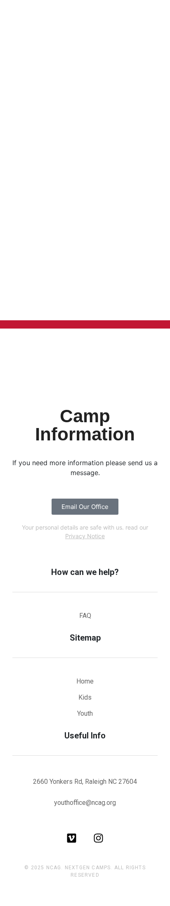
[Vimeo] (71, 838)
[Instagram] (98, 838)
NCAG (53, 868)
